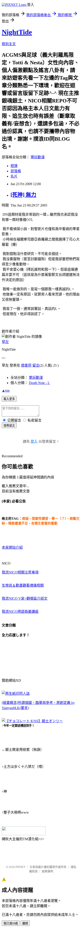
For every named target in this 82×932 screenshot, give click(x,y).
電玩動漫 (38, 157)
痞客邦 (26, 365)
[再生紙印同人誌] (16, 693)
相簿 (13, 166)
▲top (6, 390)
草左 (5, 342)
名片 (13, 176)
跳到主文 (9, 44)
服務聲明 (47, 871)
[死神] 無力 (23, 195)
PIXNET (20, 867)
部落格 (15, 171)
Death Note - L (39, 383)
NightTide (17, 32)
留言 (35, 365)
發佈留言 (9, 425)
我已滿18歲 (10, 923)
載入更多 (9, 399)
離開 (25, 923)
